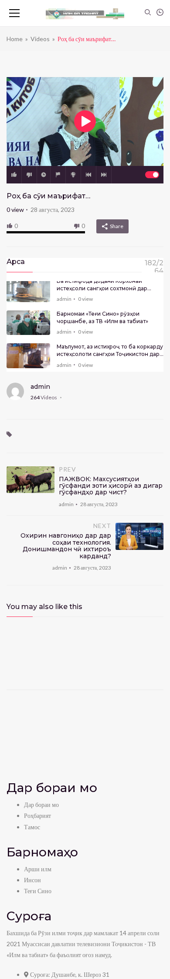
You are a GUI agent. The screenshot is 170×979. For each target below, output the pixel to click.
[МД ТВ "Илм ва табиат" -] (85, 13)
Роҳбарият (37, 815)
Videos (40, 38)
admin (64, 299)
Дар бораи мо (41, 804)
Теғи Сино (37, 890)
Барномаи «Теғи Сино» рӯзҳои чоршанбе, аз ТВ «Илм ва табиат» (102, 317)
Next (104, 174)
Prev (88, 174)
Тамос (32, 827)
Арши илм (37, 869)
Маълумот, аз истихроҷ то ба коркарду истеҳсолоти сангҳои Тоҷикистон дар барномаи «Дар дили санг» (110, 350)
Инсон (32, 880)
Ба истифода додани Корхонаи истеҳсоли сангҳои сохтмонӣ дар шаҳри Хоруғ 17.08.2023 (102, 285)
